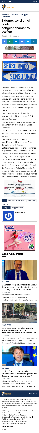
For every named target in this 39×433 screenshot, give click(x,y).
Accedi (35, 2)
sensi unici (31, 201)
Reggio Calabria (17, 208)
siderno (5, 204)
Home (5, 14)
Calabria (14, 14)
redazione (6, 292)
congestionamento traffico (16, 201)
